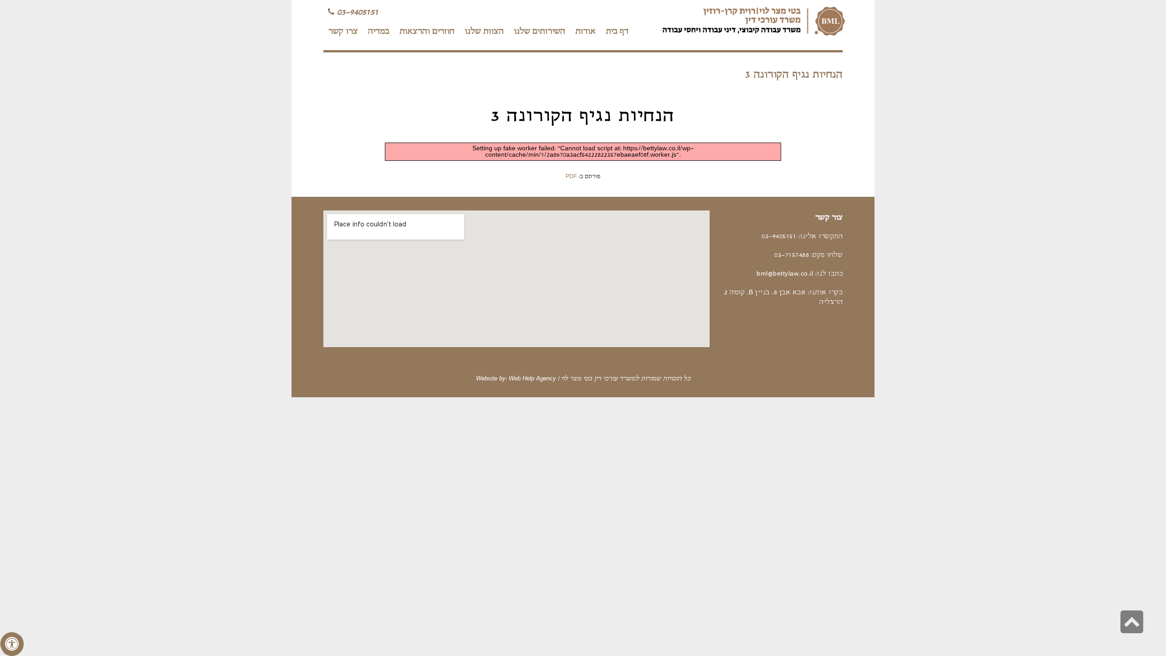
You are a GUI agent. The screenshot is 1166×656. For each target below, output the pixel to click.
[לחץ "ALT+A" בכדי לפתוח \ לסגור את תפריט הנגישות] (12, 644)
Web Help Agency (532, 379)
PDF (571, 176)
